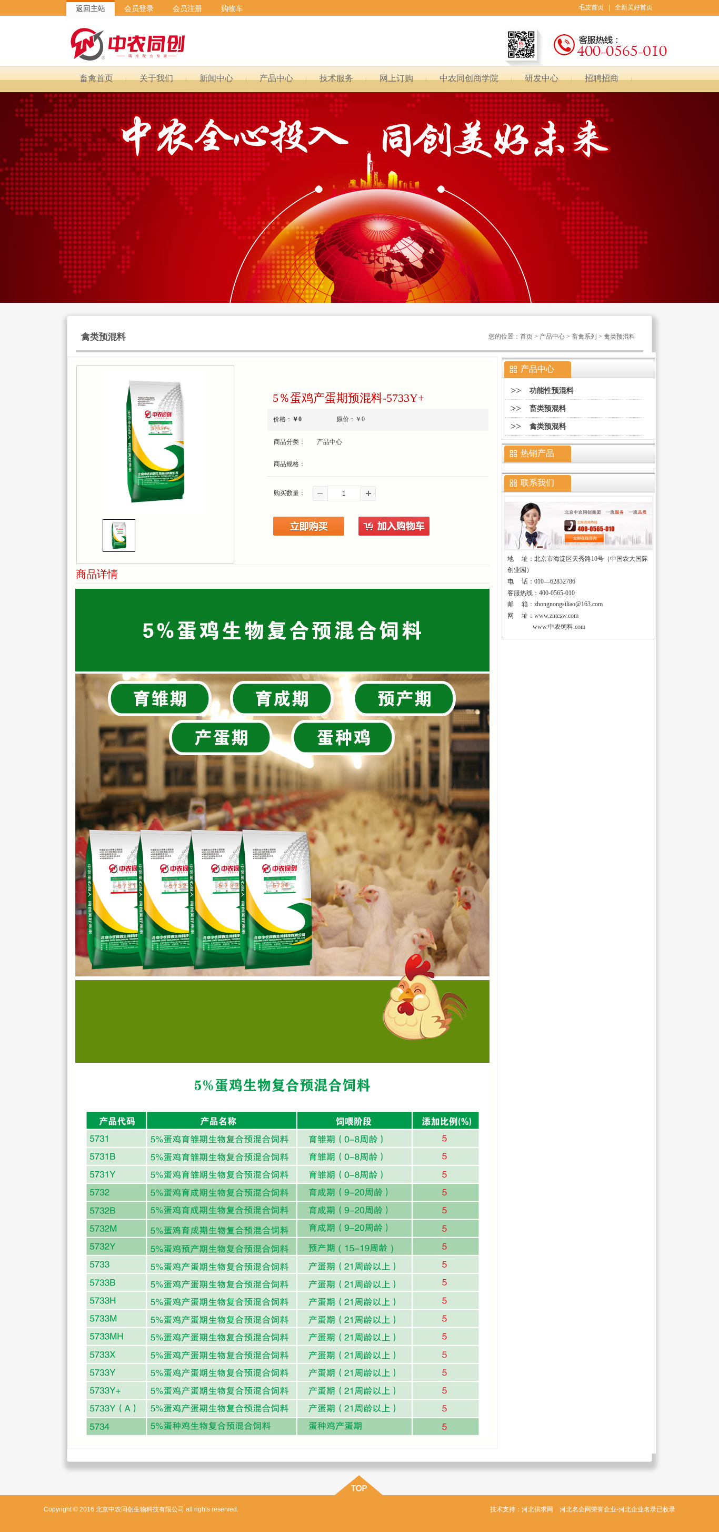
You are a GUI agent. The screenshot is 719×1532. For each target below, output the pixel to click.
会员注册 (187, 8)
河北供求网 (537, 1509)
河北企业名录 (637, 1509)
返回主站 (90, 8)
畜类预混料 (548, 408)
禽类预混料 (548, 426)
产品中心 (552, 336)
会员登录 (139, 8)
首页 (526, 336)
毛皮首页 (591, 7)
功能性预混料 (552, 390)
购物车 (232, 8)
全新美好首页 (634, 7)
